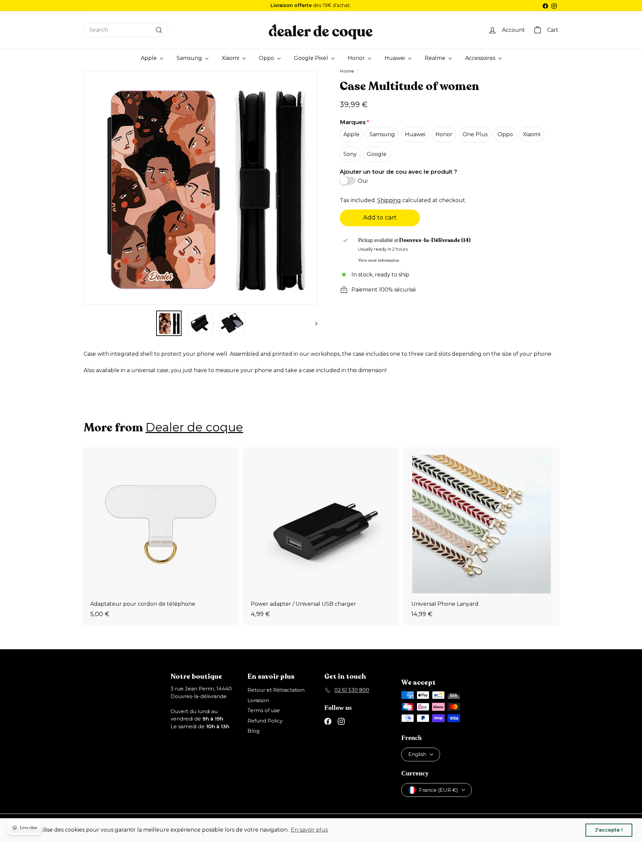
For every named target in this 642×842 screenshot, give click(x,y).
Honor (357, 58)
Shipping (389, 200)
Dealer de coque (194, 427)
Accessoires (481, 58)
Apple (149, 58)
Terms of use (263, 710)
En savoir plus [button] (309, 830)
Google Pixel (311, 58)
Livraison (258, 700)
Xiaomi (231, 58)
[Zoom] (90, 188)
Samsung (190, 58)
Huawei (395, 58)
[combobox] (126, 30)
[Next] (313, 323)
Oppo (267, 58)
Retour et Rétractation (276, 690)
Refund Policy (265, 721)
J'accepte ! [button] (609, 830)
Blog (253, 731)
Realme (436, 58)
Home (347, 71)
